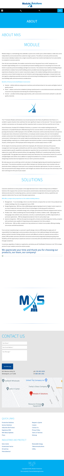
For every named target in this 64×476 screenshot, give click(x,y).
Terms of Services (37, 432)
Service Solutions (7, 425)
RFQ (60, 10)
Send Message (7, 366)
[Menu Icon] (2, 10)
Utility (34, 449)
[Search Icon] (39, 10)
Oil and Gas (5, 449)
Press (3, 435)
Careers (34, 425)
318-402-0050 (40, 371)
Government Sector (7, 446)
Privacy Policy (36, 430)
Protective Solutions (8, 422)
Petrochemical (6, 451)
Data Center (5, 444)
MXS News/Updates (7, 432)
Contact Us (35, 427)
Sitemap (34, 435)
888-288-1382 (39, 374)
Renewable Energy (37, 444)
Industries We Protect (8, 427)
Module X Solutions (37, 468)
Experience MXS (6, 430)
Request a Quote (37, 422)
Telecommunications (38, 446)
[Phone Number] (21, 10)
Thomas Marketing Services (36, 471)
